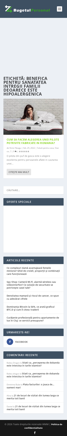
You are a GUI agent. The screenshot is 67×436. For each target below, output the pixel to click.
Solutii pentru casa (45, 148)
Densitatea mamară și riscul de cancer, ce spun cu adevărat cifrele (33, 297)
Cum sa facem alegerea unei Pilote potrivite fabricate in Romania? (33, 141)
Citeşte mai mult (19, 172)
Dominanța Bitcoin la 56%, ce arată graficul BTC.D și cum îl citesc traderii (30, 308)
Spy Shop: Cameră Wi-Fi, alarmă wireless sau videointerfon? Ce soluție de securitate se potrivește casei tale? (31, 284)
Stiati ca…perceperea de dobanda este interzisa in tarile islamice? (33, 364)
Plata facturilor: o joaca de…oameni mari (30, 386)
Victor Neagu (15, 148)
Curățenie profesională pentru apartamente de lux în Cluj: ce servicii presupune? (33, 319)
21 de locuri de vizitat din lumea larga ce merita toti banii (33, 397)
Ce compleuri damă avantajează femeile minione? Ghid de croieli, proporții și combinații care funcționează (33, 270)
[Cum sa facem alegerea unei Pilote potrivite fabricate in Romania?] (33, 117)
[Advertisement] (33, 47)
